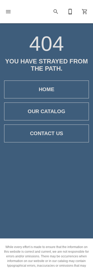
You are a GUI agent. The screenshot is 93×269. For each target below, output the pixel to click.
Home (46, 89)
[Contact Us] (70, 11)
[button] (8, 11)
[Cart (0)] (85, 11)
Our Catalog (46, 111)
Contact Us (46, 133)
